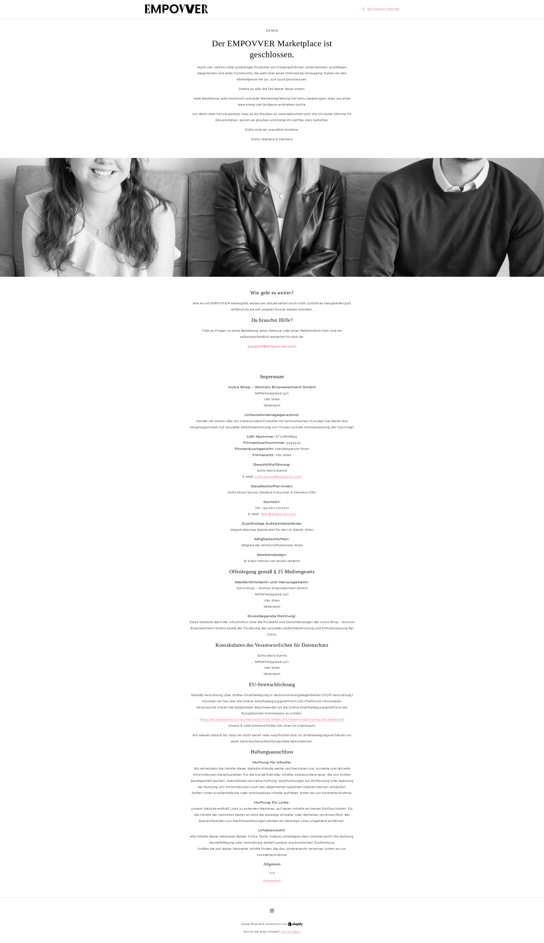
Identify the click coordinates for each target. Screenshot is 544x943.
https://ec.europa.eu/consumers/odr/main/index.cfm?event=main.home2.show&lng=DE (272, 719)
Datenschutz (272, 880)
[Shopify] (295, 924)
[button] (380, 8)
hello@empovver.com (278, 514)
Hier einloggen (290, 931)
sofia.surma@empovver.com (278, 477)
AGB (272, 872)
